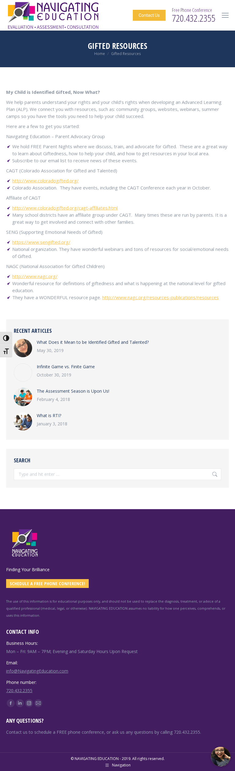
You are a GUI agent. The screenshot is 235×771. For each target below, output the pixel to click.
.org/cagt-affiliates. (89, 208)
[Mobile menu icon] (225, 15)
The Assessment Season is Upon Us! (73, 391)
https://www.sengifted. (36, 242)
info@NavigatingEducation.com (37, 671)
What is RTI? (49, 415)
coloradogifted (53, 208)
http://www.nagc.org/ (35, 276)
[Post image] (23, 348)
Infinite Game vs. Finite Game (66, 366)
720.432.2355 (19, 690)
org (65, 242)
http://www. (25, 208)
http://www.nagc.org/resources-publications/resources (160, 297)
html (113, 208)
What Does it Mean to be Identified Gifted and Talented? (93, 342)
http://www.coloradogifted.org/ (45, 181)
